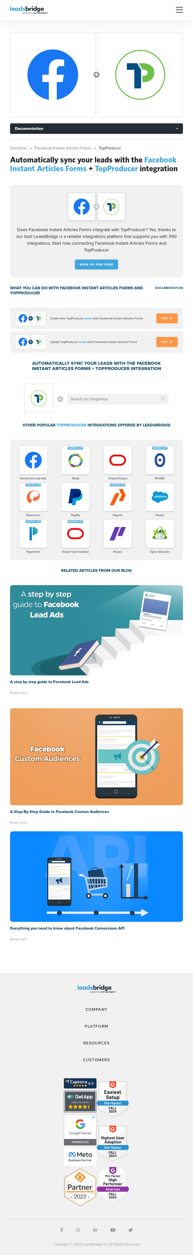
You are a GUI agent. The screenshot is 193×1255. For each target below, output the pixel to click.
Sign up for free (96, 264)
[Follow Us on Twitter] (130, 1230)
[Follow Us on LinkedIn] (95, 1230)
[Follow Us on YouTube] (112, 1230)
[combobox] (117, 399)
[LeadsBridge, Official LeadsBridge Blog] (29, 10)
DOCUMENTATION (169, 288)
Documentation (29, 128)
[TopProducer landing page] (140, 74)
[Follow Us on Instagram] (78, 1230)
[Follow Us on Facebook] (61, 1230)
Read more (18, 692)
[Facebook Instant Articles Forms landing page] (52, 74)
